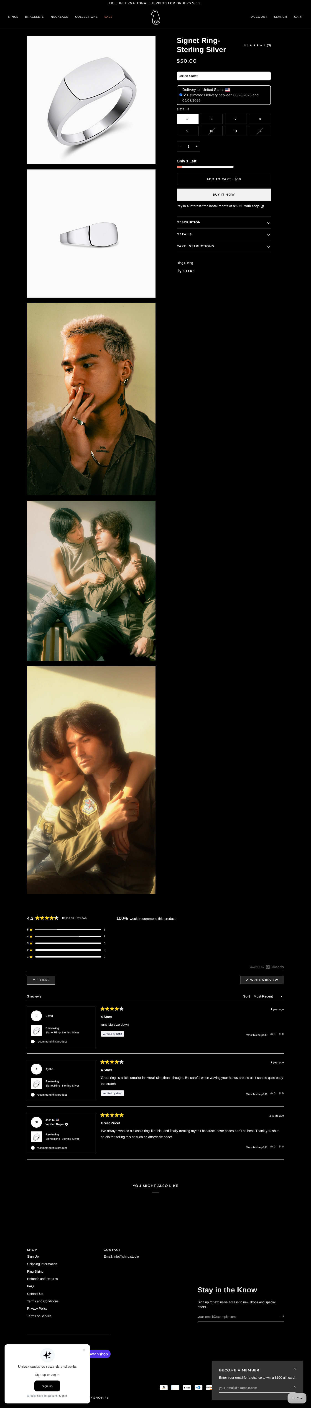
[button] (15, 17)
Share (189, 271)
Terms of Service (39, 1316)
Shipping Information (42, 1264)
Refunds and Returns (42, 1279)
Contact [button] (112, 1249)
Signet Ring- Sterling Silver (62, 1032)
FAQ (30, 1286)
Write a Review (266, 981)
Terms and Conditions (43, 1301)
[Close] (296, 1369)
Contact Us (35, 1294)
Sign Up (33, 1256)
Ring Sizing (35, 1271)
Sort (247, 996)
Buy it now (224, 194)
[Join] (292, 1387)
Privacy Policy (37, 1308)
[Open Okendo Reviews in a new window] (266, 967)
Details (184, 234)
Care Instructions (195, 246)
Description (189, 222)
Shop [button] (32, 1249)
